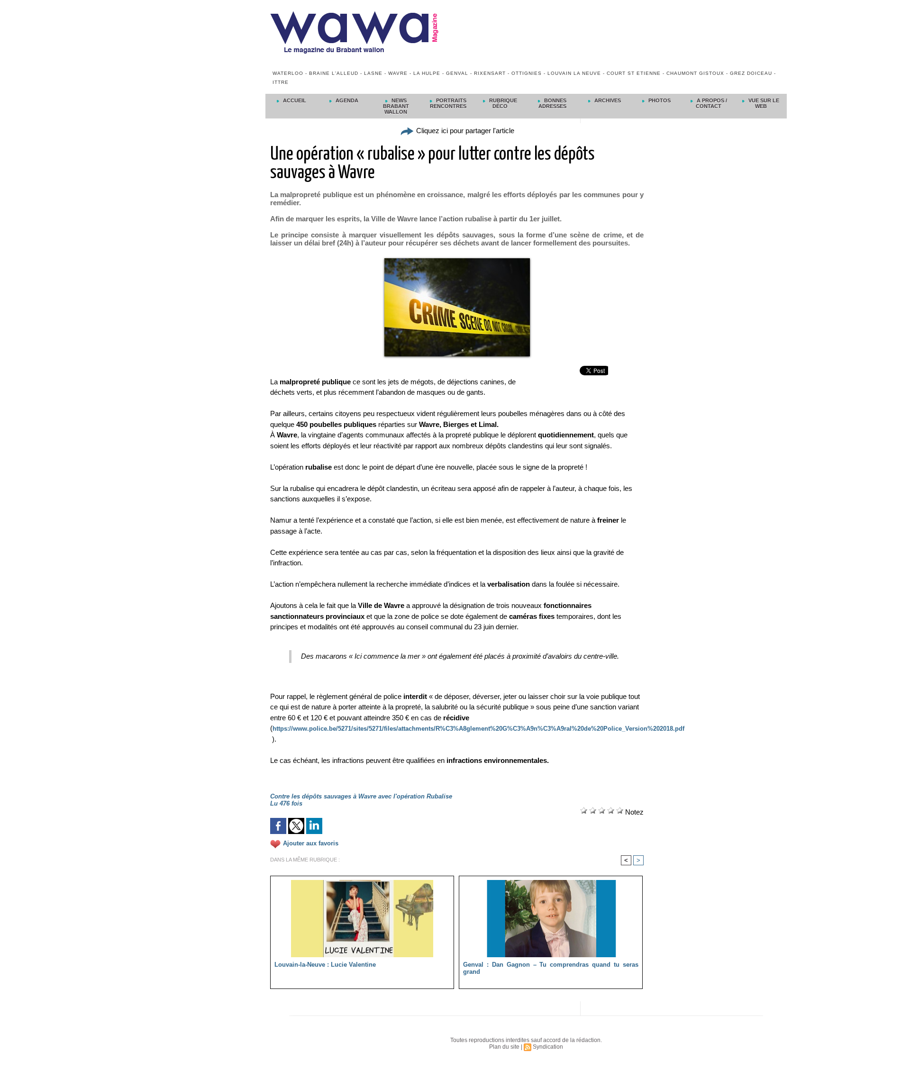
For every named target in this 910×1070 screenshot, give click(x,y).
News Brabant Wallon (396, 106)
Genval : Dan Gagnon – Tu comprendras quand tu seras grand (550, 968)
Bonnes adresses (552, 103)
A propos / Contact (711, 103)
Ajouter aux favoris (310, 843)
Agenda (346, 100)
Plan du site (504, 1046)
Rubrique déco (502, 103)
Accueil (294, 100)
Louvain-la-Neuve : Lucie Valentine (325, 964)
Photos (659, 100)
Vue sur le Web (763, 103)
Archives (607, 100)
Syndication (548, 1046)
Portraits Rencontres (448, 103)
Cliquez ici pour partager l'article (464, 131)
